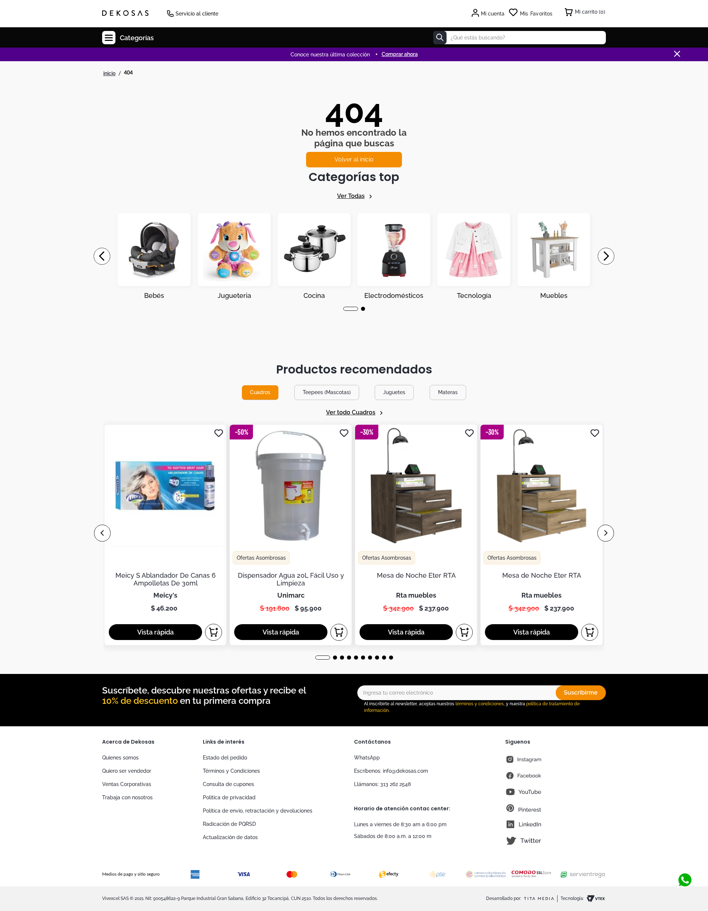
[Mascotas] (234, 256)
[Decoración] (154, 256)
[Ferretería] (473, 256)
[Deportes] (393, 256)
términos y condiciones (479, 703)
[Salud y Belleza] (314, 256)
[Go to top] (684, 855)
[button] (345, 309)
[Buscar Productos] (440, 37)
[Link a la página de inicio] (109, 73)
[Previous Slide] (102, 256)
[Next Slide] (606, 256)
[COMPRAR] (213, 632)
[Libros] (553, 256)
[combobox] (519, 37)
